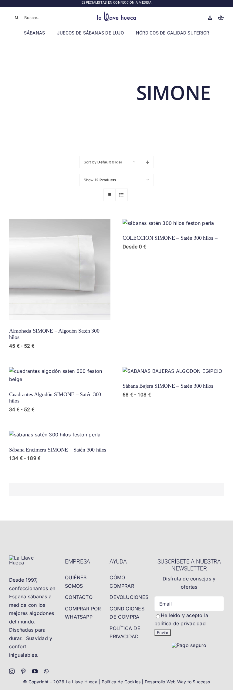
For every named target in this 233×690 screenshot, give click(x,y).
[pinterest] (23, 671)
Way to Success (193, 681)
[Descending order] (148, 162)
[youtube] (35, 671)
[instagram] (12, 671)
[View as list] (121, 195)
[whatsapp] (46, 671)
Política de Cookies (122, 681)
